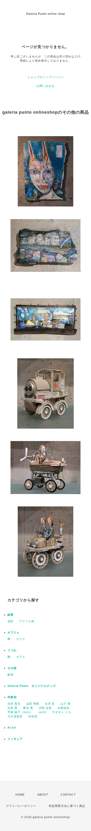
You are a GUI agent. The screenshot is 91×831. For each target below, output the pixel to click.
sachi (42, 712)
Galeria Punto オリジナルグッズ (31, 686)
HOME (20, 794)
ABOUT (42, 794)
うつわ (12, 650)
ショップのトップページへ (45, 77)
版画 (10, 674)
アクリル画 (26, 621)
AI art (11, 727)
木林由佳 (63, 708)
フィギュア (15, 739)
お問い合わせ (45, 86)
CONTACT (68, 794)
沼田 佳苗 (45, 708)
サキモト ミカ (61, 712)
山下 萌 (65, 703)
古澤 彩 (50, 703)
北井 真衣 (14, 703)
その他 (12, 668)
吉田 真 (12, 708)
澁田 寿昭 (32, 703)
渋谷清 (32, 716)
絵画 (10, 614)
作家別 (12, 697)
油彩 (10, 621)
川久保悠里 (15, 716)
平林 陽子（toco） (20, 712)
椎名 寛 (28, 708)
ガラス (20, 639)
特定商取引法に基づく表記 (67, 806)
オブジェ (13, 632)
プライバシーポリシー (21, 806)
